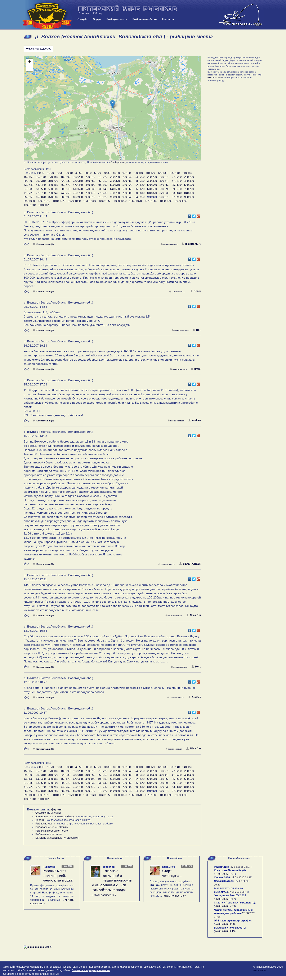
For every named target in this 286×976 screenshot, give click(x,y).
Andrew (196, 420)
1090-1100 (181, 201)
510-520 (127, 184)
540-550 (164, 184)
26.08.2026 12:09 (225, 906)
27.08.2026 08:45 (238, 892)
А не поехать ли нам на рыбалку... (55, 816)
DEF (198, 330)
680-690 (164, 189)
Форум (97, 19)
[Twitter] (194, 215)
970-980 (177, 197)
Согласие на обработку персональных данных (31, 973)
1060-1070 (135, 201)
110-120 (150, 173)
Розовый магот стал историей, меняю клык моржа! (58, 875)
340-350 (90, 180)
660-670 (139, 189)
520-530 (139, 184)
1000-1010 (43, 201)
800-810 (139, 193)
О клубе (82, 19)
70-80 (107, 173)
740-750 (65, 193)
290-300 (28, 180)
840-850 (189, 193)
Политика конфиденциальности (91, 970)
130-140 (175, 173)
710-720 (28, 193)
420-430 (189, 180)
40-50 (78, 173)
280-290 (189, 177)
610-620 (78, 189)
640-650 (115, 189)
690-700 (177, 189)
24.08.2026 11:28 (225, 924)
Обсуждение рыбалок (48, 812)
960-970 (164, 197)
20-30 (60, 173)
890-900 (78, 197)
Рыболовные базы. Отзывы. (52, 827)
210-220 (102, 177)
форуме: (56, 809)
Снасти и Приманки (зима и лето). (235, 902)
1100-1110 (30, 205)
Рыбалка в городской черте (51, 830)
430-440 (28, 184)
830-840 (177, 193)
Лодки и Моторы (224, 881)
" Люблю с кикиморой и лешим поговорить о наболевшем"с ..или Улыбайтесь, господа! (112, 880)
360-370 (115, 180)
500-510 (115, 184)
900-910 (90, 197)
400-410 (164, 180)
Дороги (39, 820)
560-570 (189, 184)
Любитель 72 (193, 243)
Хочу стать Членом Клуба (230, 870)
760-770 (90, 193)
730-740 (53, 193)
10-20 (50, 173)
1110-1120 (44, 205)
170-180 (53, 177)
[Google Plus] (198, 215)
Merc (198, 666)
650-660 (127, 189)
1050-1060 (120, 201)
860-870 (41, 197)
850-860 (28, 197)
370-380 (127, 180)
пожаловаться (170, 244)
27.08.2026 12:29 (241, 877)
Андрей (196, 697)
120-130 (162, 173)
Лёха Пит (195, 615)
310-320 (53, 180)
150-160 (28, 177)
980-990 (189, 197)
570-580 (28, 189)
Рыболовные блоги (145, 19)
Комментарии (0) (45, 244)
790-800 (127, 193)
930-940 (127, 197)
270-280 (177, 177)
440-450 (41, 184)
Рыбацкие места (117, 19)
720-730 (41, 193)
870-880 (53, 197)
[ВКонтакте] (189, 215)
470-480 (78, 184)
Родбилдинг (221, 866)
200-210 (90, 177)
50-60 (88, 173)
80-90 (116, 173)
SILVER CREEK (192, 563)
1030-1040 (89, 201)
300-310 (41, 180)
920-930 (115, 197)
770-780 (102, 193)
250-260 (152, 177)
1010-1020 (59, 201)
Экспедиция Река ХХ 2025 (230, 895)
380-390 (139, 180)
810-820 (152, 193)
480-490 (90, 184)
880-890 (65, 197)
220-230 (115, 177)
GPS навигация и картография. (233, 920)
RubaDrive (49, 866)
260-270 (164, 177)
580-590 (41, 189)
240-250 (139, 177)
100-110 (138, 173)
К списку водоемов (40, 48)
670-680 (152, 189)
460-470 (65, 184)
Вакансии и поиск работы (230, 927)
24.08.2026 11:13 (225, 931)
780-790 (115, 193)
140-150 (187, 173)
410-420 (177, 180)
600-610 (65, 189)
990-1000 (29, 201)
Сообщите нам (118, 162)
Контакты (168, 19)
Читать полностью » (104, 895)
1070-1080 (150, 201)
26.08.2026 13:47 (225, 899)
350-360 (102, 180)
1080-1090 (166, 201)
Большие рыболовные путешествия (57, 837)
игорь (197, 368)
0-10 (41, 173)
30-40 (69, 173)
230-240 (127, 177)
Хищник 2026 (222, 877)
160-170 (41, 177)
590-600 (53, 189)
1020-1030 (74, 201)
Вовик (197, 291)
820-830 (164, 193)
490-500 (102, 184)
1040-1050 (105, 201)
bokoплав (109, 866)
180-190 (65, 177)
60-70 (97, 173)
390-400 (152, 180)
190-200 (78, 177)
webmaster (259, 970)
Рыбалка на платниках (48, 834)
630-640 (102, 189)
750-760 (78, 193)
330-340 (78, 180)
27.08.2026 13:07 (241, 866)
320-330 (65, 180)
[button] (112, 104)
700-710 (189, 189)
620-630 (90, 189)
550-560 (177, 184)
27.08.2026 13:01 (225, 874)
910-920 (102, 197)
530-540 (152, 184)
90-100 (126, 173)
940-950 (139, 197)
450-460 (53, 184)
